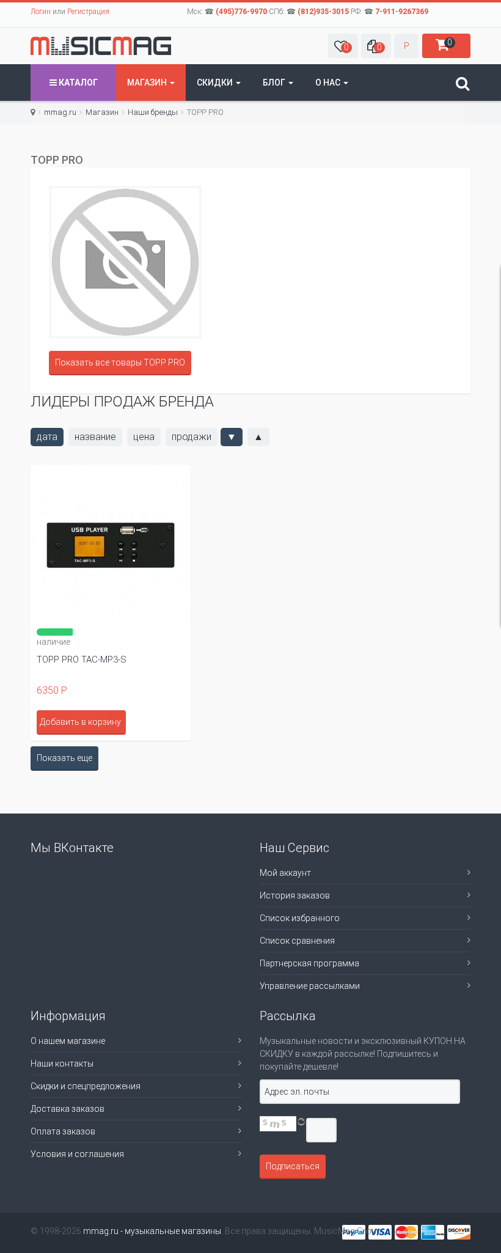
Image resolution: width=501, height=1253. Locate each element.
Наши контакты (62, 1063)
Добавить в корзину (80, 722)
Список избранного (300, 918)
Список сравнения (297, 941)
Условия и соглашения (77, 1154)
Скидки (216, 82)
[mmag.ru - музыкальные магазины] (101, 46)
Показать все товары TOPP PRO (120, 362)
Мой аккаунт (285, 873)
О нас (328, 82)
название (95, 437)
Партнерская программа (309, 963)
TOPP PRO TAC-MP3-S (81, 659)
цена (144, 437)
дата (47, 437)
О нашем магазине (68, 1041)
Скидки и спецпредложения (86, 1086)
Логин (41, 11)
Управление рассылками (310, 986)
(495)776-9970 (241, 11)
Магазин (148, 82)
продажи (191, 437)
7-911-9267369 (401, 11)
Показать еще (64, 758)
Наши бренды (153, 112)
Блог (275, 82)
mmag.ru (60, 112)
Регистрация (88, 11)
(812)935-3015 (323, 11)
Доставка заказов (67, 1109)
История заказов (295, 895)
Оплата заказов (63, 1131)
